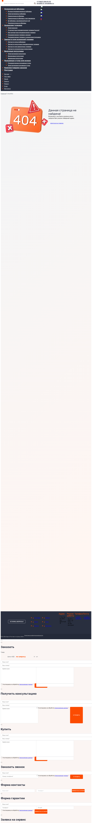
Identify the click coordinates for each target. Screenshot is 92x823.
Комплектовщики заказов (15, 68)
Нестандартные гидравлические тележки (21, 32)
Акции (6, 79)
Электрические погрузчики (17, 54)
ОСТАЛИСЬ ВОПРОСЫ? (17, 621)
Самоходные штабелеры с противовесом (21, 18)
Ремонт (6, 84)
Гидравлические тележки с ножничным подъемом (24, 37)
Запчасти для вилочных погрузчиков (20, 49)
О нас (6, 86)
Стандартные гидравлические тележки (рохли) (23, 30)
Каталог (6, 74)
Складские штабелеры (14, 9)
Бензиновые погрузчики (16, 56)
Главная (3, 94)
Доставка (7, 76)
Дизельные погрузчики (15, 58)
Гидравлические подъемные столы (19, 63)
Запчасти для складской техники (19, 39)
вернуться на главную (56, 123)
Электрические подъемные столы (19, 65)
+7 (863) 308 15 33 (44, 2)
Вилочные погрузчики (14, 51)
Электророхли (12, 28)
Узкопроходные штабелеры (17, 23)
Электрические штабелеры (17, 14)
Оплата (6, 81)
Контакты (7, 88)
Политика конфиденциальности (33, 635)
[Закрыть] (1, 642)
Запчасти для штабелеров (16, 42)
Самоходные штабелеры (16, 16)
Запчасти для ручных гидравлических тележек (23, 44)
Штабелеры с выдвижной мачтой (19, 21)
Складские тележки (13, 25)
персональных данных (25, 684)
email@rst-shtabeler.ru (45, 3)
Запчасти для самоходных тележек (19, 46)
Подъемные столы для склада (17, 61)
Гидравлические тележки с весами (19, 35)
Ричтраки (8, 70)
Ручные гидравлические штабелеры (20, 11)
